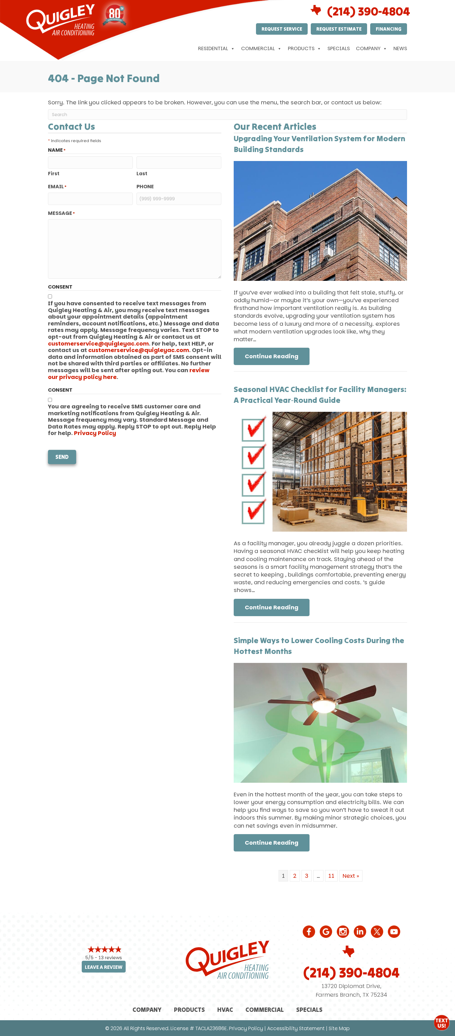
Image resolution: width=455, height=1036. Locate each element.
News (400, 48)
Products (301, 48)
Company (368, 48)
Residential (213, 48)
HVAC (225, 1009)
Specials (338, 48)
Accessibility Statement (296, 1028)
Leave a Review (104, 967)
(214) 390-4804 (351, 972)
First (53, 173)
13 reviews (110, 957)
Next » (351, 876)
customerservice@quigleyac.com (98, 343)
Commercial (258, 48)
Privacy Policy (95, 433)
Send (62, 456)
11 (331, 876)
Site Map (339, 1028)
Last (141, 173)
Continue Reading (277, 356)
